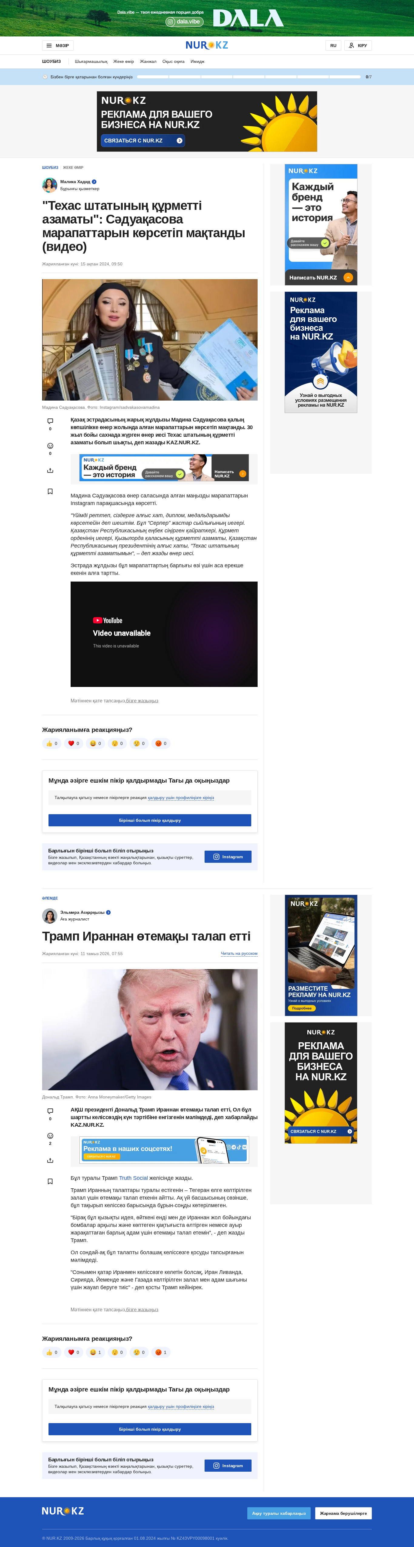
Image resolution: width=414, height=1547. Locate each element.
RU (333, 45)
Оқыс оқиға (173, 61)
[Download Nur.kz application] (207, 18)
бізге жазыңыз (142, 700)
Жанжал (148, 61)
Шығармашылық (91, 61)
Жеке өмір (123, 61)
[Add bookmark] (50, 491)
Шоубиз (51, 61)
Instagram (232, 856)
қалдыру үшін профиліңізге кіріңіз (181, 797)
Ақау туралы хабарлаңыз (279, 1513)
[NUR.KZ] (207, 45)
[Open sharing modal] (50, 470)
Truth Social (133, 1178)
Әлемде (50, 898)
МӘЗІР (62, 45)
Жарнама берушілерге (343, 1513)
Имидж (197, 61)
